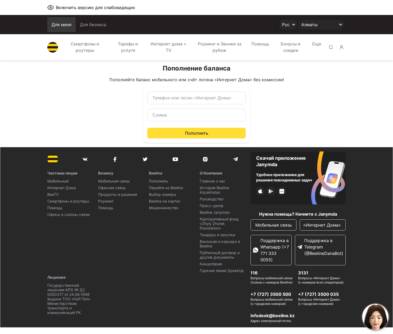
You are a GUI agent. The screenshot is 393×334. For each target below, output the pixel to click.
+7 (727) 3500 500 (271, 294)
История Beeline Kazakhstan (214, 190)
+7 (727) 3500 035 (318, 294)
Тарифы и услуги (128, 47)
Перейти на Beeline (166, 187)
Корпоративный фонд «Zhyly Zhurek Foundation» (219, 223)
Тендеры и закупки (217, 234)
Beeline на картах (164, 201)
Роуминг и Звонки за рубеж (219, 47)
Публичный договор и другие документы (220, 254)
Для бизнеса (93, 24)
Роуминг (106, 201)
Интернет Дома (61, 187)
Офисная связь (112, 187)
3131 (303, 272)
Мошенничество (163, 207)
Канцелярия (211, 264)
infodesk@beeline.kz (273, 315)
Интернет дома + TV (169, 47)
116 (254, 272)
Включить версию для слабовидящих (95, 7)
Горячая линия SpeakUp (222, 270)
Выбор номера (162, 194)
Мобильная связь (114, 181)
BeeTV (53, 194)
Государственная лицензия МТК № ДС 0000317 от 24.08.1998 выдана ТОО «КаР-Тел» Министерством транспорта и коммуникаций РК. (68, 299)
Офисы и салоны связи (68, 214)
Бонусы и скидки (290, 47)
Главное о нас (212, 181)
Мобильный (57, 181)
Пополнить (196, 133)
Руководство (212, 199)
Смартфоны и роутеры (85, 47)
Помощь (260, 43)
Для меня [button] (61, 24)
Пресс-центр (212, 205)
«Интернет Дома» (322, 225)
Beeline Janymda (215, 212)
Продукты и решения (117, 194)
